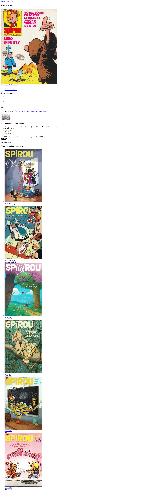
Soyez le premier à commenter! (10, 85)
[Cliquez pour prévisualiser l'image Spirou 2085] (29, 83)
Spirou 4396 (8, 203)
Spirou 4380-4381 (10, 260)
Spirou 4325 (8, 374)
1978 (6, 88)
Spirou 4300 (8, 431)
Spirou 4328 (8, 317)
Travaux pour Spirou (11, 90)
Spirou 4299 (8, 488)
